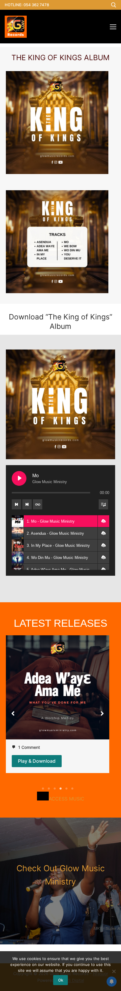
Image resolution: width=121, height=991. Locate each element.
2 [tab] (49, 789)
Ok (60, 980)
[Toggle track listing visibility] (103, 504)
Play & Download (37, 761)
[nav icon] (113, 26)
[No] (114, 971)
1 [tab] (43, 789)
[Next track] (27, 504)
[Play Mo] (19, 478)
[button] (103, 521)
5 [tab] (66, 789)
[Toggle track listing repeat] (37, 504)
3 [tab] (55, 789)
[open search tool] (113, 5)
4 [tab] (60, 789)
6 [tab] (72, 789)
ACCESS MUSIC (66, 799)
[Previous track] (16, 504)
